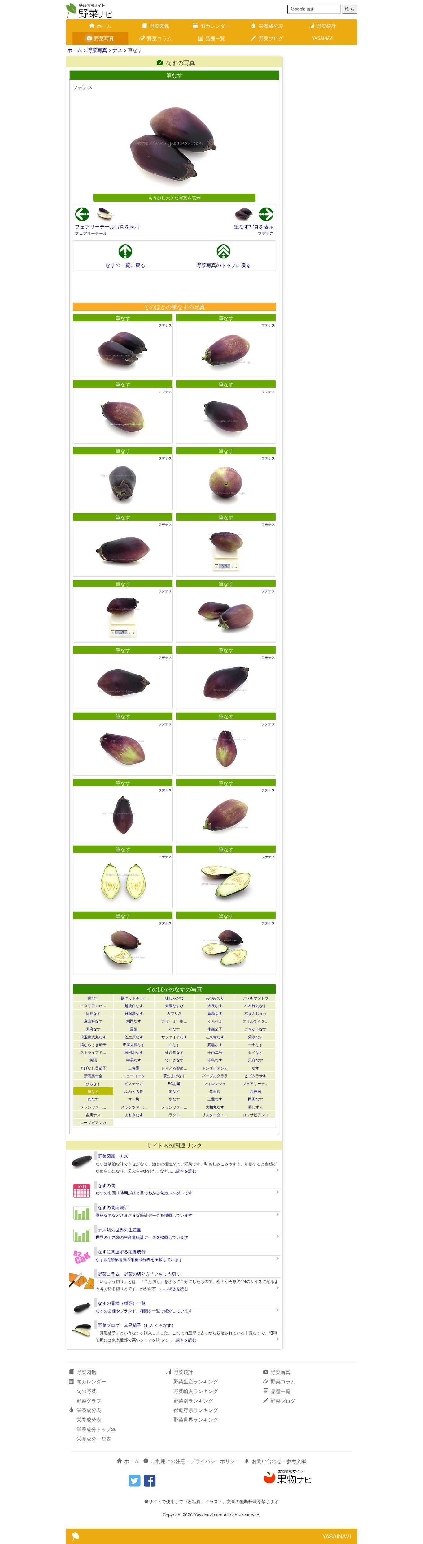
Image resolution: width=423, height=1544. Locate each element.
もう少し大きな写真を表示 (174, 197)
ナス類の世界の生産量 (119, 1229)
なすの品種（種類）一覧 (122, 1303)
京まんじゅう (255, 1013)
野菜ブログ (271, 38)
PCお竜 (174, 1083)
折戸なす (93, 1013)
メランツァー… (93, 1106)
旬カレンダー (215, 25)
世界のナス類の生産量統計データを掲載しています (142, 1237)
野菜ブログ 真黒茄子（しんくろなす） (137, 1325)
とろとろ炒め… (174, 1067)
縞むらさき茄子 (93, 1044)
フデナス (266, 233)
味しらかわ (174, 997)
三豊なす (214, 1098)
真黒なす (214, 1044)
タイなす (255, 1052)
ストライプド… (93, 1052)
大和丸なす (215, 1106)
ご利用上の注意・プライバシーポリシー (195, 1461)
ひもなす (93, 1083)
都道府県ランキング (195, 1409)
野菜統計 (326, 25)
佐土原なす (133, 1036)
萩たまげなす (174, 1075)
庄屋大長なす (134, 1044)
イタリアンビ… (93, 1005)
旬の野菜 (86, 1391)
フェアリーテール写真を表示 (107, 226)
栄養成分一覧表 (93, 1438)
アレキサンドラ (255, 997)
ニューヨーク (134, 1075)
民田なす (255, 1098)
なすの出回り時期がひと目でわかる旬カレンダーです (144, 1193)
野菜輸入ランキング (195, 1391)
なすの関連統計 (113, 1207)
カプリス (174, 1013)
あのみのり (215, 997)
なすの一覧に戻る (125, 264)
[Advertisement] (174, 286)
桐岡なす (133, 1020)
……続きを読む (182, 1171)
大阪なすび (174, 1005)
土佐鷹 (133, 1067)
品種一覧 (215, 38)
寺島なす (214, 1059)
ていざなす (174, 1059)
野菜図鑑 (159, 25)
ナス (117, 50)
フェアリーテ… (255, 1083)
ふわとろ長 (133, 1091)
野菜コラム (159, 38)
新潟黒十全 (93, 1075)
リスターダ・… (215, 1114)
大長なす (214, 1005)
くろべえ (214, 1020)
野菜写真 (104, 38)
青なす (93, 997)
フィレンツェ (215, 1083)
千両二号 (214, 1052)
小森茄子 (214, 1028)
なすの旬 (106, 1185)
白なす (174, 1044)
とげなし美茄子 (93, 1067)
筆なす (123, 318)
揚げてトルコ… (134, 997)
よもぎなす (133, 1114)
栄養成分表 (271, 25)
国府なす (93, 1028)
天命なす (255, 1059)
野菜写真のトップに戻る (223, 264)
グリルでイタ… (255, 1020)
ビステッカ (133, 1083)
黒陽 (133, 1028)
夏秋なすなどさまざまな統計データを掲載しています (144, 1215)
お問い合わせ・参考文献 (279, 1461)
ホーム (104, 25)
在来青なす (215, 1036)
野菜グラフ (88, 1400)
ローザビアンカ (93, 1122)
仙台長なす (174, 1052)
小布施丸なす (255, 1005)
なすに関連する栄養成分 (122, 1251)
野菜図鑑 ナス (113, 1156)
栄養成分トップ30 (96, 1429)
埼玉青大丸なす (93, 1036)
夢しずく (255, 1106)
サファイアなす (174, 1036)
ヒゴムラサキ (255, 1075)
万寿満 (255, 1091)
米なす (174, 1091)
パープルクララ (215, 1075)
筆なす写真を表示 (254, 226)
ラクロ (174, 1114)
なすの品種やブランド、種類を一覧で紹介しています (144, 1311)
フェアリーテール (91, 233)
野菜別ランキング (193, 1400)
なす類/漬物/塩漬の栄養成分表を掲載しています (139, 1259)
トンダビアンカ (215, 1067)
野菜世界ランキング (195, 1419)
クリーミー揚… (174, 1020)
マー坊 (133, 1098)
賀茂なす (214, 1013)
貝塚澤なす (133, 1013)
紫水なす (255, 1036)
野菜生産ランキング (195, 1381)
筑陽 (93, 1059)
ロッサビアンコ (255, 1114)
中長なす (133, 1059)
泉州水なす (133, 1052)
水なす (174, 1098)
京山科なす (93, 1020)
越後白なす (133, 1005)
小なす (174, 1028)
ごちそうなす (255, 1028)
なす (255, 1067)
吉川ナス (93, 1114)
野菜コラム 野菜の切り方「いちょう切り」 (141, 1274)
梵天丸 (214, 1091)
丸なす (93, 1098)
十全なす (255, 1044)
